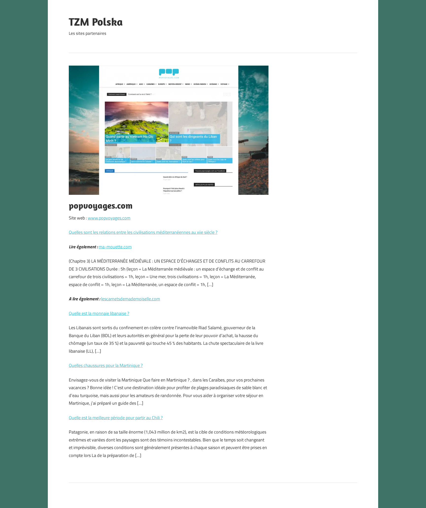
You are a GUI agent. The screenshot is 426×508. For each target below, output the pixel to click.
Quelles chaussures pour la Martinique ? (106, 365)
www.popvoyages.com (109, 218)
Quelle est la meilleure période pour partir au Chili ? (116, 417)
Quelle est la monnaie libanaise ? (99, 313)
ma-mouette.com (115, 246)
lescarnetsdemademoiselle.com (130, 298)
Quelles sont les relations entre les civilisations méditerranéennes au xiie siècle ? (143, 232)
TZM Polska (96, 21)
